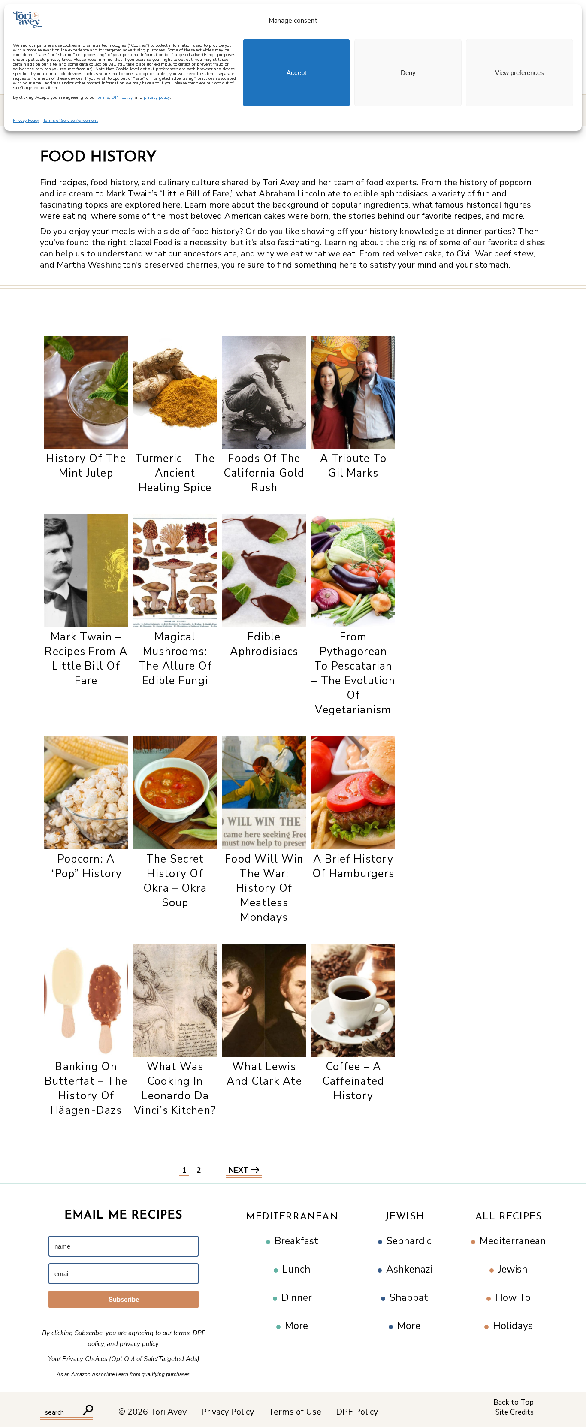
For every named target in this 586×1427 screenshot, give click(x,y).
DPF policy (122, 97)
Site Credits (514, 1412)
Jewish (404, 1217)
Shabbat (409, 1297)
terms (103, 97)
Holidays (513, 1326)
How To (513, 1297)
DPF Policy (357, 1412)
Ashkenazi (409, 1269)
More (296, 1326)
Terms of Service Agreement (70, 121)
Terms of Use (295, 1412)
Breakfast (296, 1241)
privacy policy (157, 97)
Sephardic (409, 1241)
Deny (408, 72)
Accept (296, 72)
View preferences (519, 72)
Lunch (296, 1269)
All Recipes (508, 1217)
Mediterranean (292, 1217)
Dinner (296, 1297)
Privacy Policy (26, 121)
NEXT (240, 1170)
